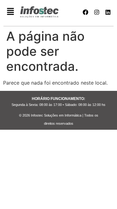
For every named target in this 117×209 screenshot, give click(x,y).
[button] (10, 12)
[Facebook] (85, 12)
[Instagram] (96, 12)
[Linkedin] (108, 12)
